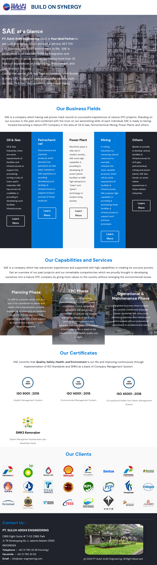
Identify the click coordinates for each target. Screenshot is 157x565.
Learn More (15, 221)
